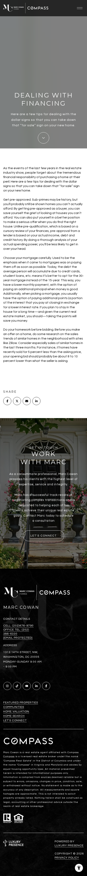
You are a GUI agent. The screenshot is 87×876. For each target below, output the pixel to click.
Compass (9, 756)
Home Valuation (16, 711)
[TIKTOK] (17, 686)
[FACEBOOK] (46, 686)
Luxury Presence (69, 845)
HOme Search (14, 716)
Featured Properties (20, 702)
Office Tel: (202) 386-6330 (16, 631)
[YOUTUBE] (27, 686)
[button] (43, 535)
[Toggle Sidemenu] (80, 8)
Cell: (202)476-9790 (18, 625)
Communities (13, 707)
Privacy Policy (67, 857)
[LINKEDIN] (36, 686)
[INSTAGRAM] (7, 686)
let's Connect (15, 720)
